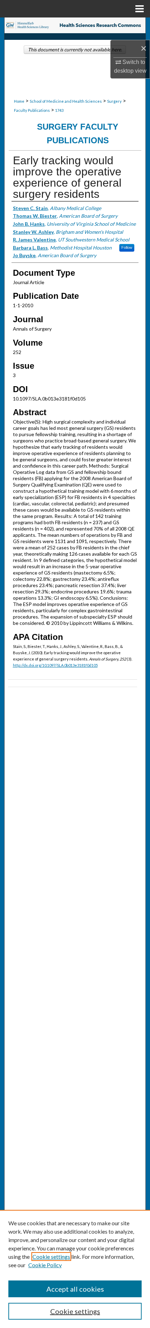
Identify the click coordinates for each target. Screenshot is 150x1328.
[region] (75, 1269)
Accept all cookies (75, 1289)
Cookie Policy (45, 1265)
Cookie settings (51, 1256)
